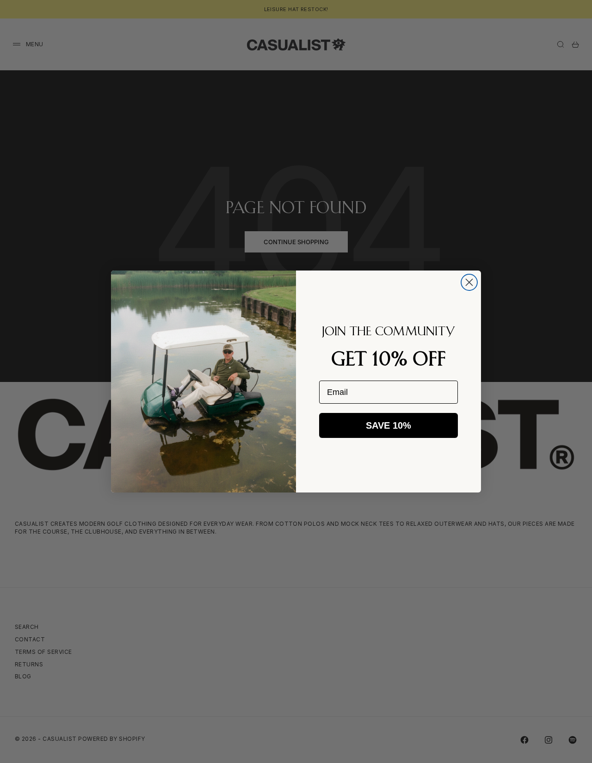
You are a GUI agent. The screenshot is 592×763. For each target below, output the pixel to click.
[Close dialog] (469, 282)
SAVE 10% (388, 425)
